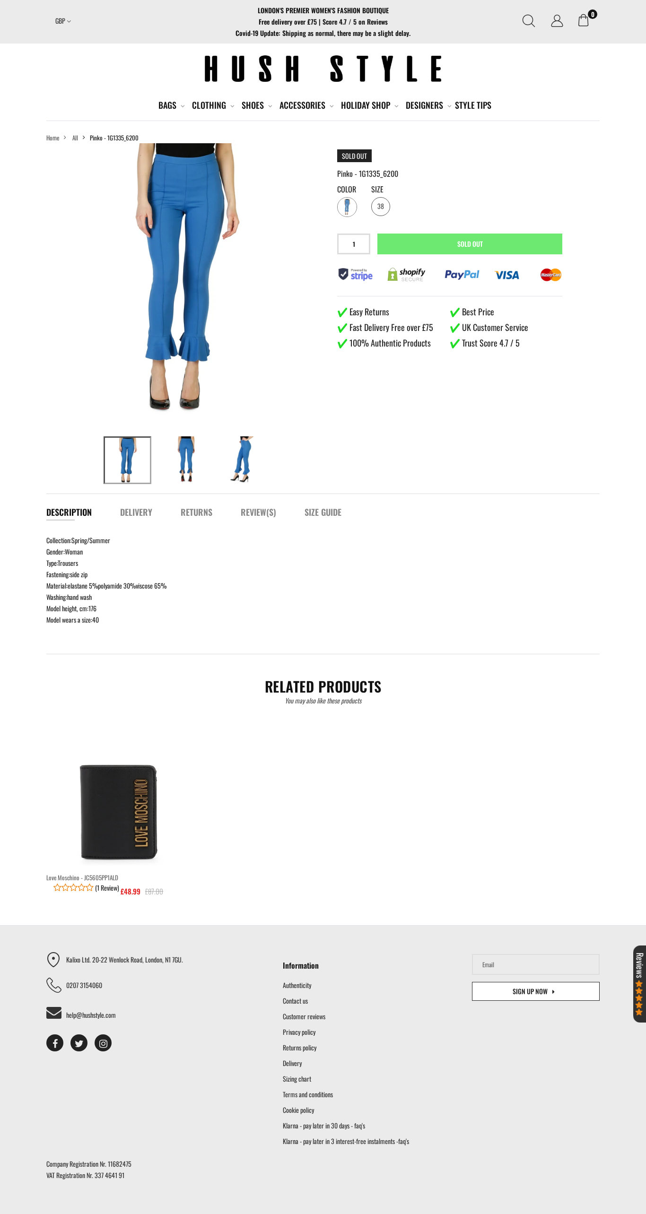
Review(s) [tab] (258, 512)
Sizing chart (297, 1079)
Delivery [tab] (136, 512)
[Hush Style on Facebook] (54, 1042)
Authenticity (297, 985)
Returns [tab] (196, 512)
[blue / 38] (127, 460)
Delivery (292, 1063)
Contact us (295, 1001)
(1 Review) (106, 888)
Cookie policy (298, 1110)
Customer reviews (304, 1016)
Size (377, 189)
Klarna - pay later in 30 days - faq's (324, 1125)
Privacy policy (299, 1032)
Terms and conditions (308, 1094)
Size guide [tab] (323, 512)
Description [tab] (69, 512)
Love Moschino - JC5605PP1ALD (82, 877)
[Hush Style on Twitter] (78, 1042)
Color (346, 189)
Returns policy (299, 1047)
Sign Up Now (530, 991)
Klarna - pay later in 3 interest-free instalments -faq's (346, 1141)
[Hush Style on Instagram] (103, 1042)
